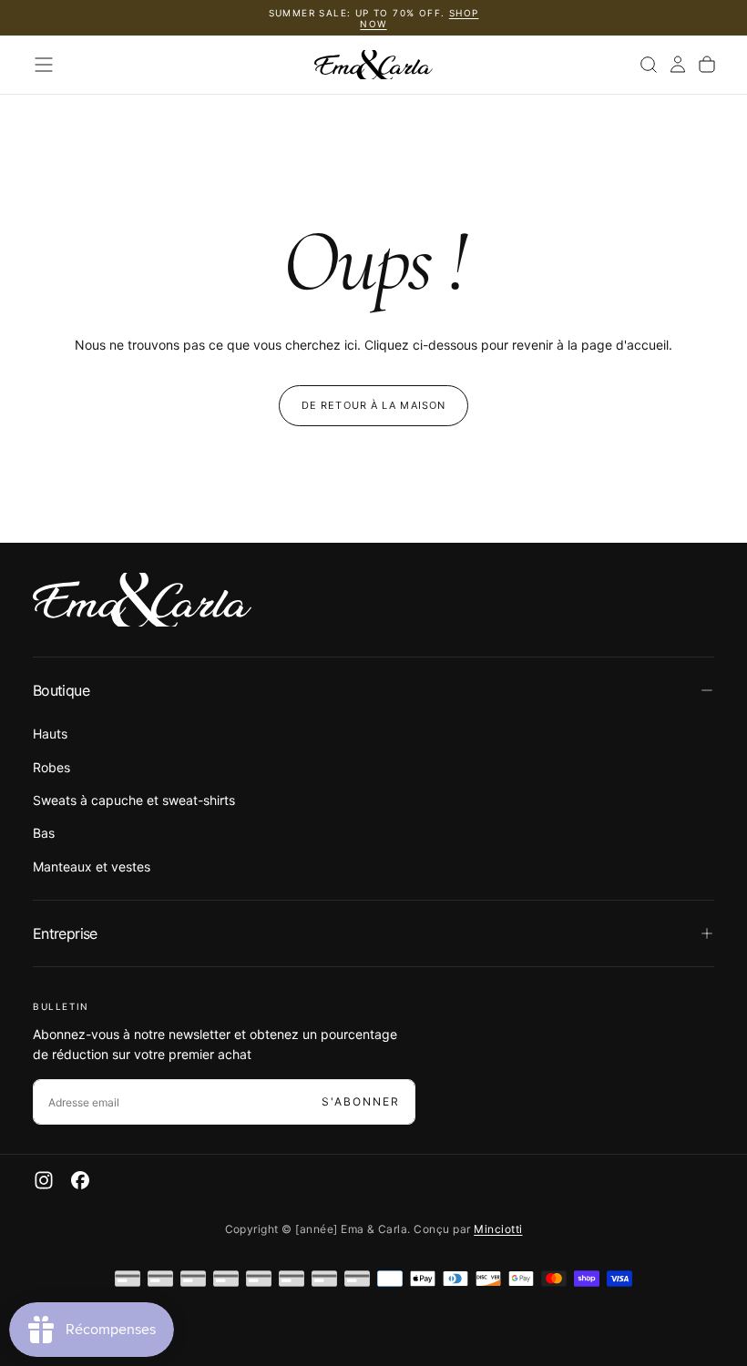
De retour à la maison (373, 405)
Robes (51, 767)
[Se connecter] (678, 64)
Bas (44, 833)
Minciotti (498, 1229)
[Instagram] (44, 1180)
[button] (44, 65)
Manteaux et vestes (91, 866)
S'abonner (361, 1101)
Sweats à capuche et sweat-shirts (134, 800)
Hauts (50, 733)
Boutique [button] (61, 690)
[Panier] (707, 64)
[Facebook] (80, 1180)
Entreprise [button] (65, 933)
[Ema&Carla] (142, 600)
